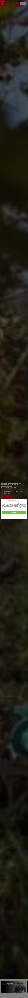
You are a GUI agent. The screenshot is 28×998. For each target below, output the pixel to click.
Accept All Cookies (14, 512)
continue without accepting (14, 500)
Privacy (13, 508)
